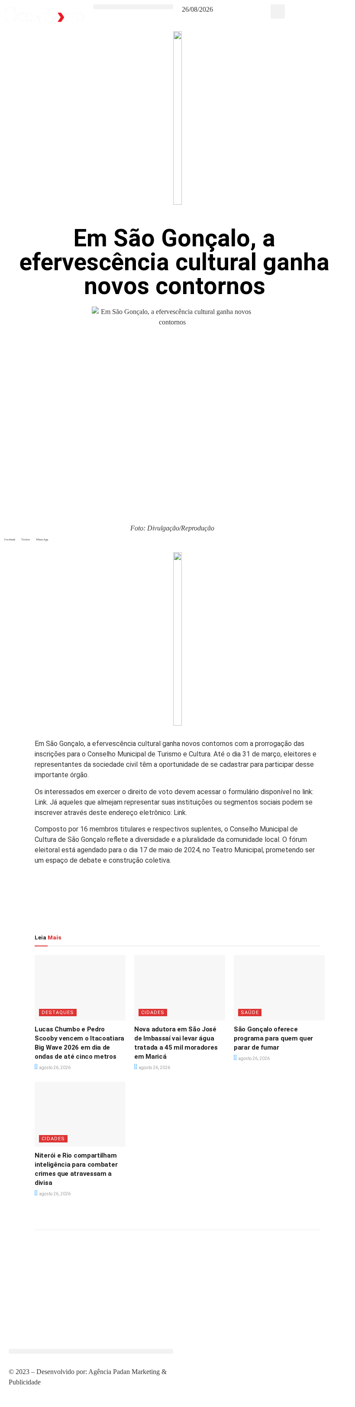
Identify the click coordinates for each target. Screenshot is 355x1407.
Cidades (153, 1012)
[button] (133, 6)
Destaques (58, 1012)
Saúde (250, 1012)
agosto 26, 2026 (55, 1067)
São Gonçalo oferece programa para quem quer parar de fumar (273, 1038)
